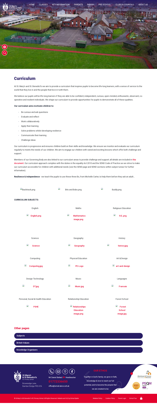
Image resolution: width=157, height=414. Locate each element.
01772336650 (58, 381)
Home (32, 4)
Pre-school (104, 4)
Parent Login (122, 398)
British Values (23, 343)
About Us (143, 4)
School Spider (74, 398)
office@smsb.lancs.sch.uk (59, 386)
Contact (88, 9)
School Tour (133, 398)
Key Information (61, 4)
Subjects (21, 335)
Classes (43, 4)
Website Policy (97, 398)
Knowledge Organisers (27, 350)
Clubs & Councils (125, 4)
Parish (90, 4)
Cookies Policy (110, 398)
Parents (78, 4)
